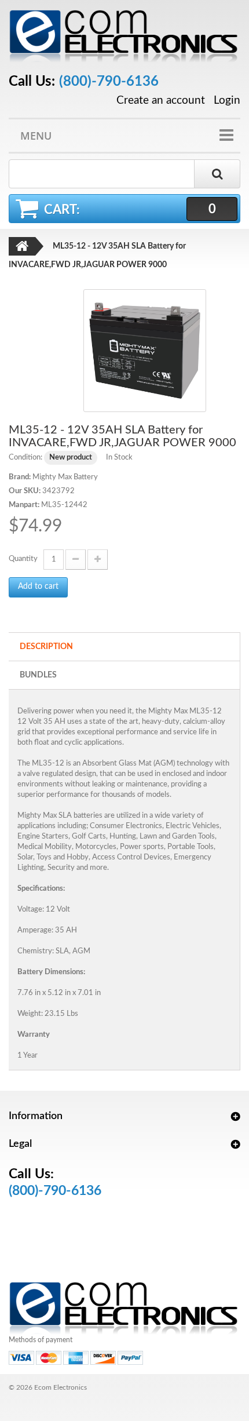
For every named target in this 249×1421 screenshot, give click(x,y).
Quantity (23, 559)
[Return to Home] (22, 246)
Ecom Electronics (60, 1387)
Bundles (38, 675)
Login (227, 100)
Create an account (160, 101)
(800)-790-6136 (109, 81)
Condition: (25, 457)
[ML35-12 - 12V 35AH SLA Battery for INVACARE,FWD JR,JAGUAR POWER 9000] (145, 350)
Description (46, 647)
